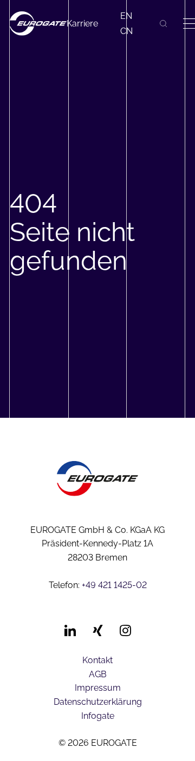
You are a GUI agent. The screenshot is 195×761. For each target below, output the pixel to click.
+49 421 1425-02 (114, 585)
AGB (98, 674)
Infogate (97, 716)
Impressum (98, 688)
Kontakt (97, 660)
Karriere (82, 23)
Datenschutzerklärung (98, 702)
